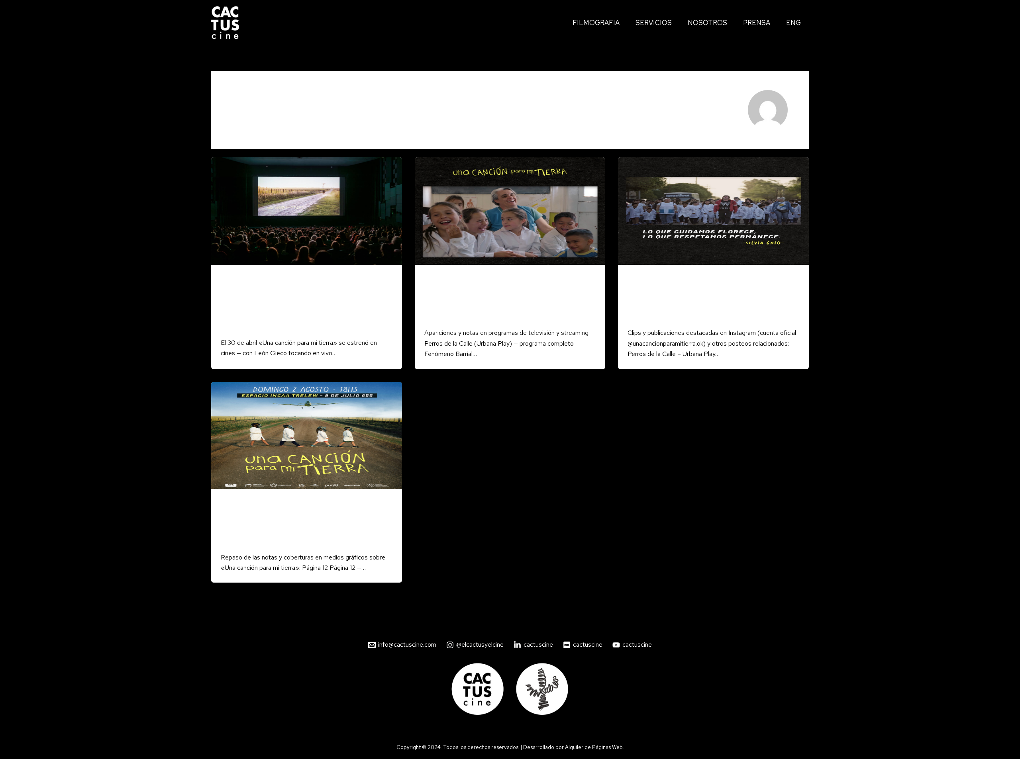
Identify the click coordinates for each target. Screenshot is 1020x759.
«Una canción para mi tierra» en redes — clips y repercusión (712, 300)
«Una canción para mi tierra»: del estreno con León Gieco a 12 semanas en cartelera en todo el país (303, 304)
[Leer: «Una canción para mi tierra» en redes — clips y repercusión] (713, 210)
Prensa (230, 279)
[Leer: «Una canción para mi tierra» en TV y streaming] (510, 210)
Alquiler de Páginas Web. (594, 747)
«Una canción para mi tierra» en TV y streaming (491, 300)
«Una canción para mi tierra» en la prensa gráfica (296, 524)
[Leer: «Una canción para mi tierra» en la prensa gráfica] (306, 434)
